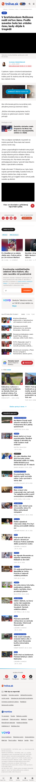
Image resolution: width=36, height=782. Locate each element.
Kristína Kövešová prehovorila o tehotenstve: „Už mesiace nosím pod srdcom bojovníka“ (23, 320)
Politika (16, 519)
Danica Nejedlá (19, 467)
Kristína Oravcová (20, 447)
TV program (5, 716)
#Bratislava (14, 235)
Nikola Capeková (19, 515)
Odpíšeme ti (6, 726)
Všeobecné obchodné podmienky (22, 698)
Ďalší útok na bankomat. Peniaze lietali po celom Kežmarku (24, 657)
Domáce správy (14, 695)
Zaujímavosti (18, 487)
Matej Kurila (18, 499)
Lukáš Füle (17, 429)
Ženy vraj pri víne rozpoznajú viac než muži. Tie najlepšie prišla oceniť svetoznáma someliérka (24, 493)
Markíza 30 (17, 453)
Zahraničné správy (26, 695)
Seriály (26, 740)
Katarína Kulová (19, 483)
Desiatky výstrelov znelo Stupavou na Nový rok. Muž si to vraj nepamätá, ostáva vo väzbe (24, 130)
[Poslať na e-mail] (11, 218)
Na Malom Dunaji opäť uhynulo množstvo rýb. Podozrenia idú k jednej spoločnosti (23, 424)
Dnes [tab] (23, 314)
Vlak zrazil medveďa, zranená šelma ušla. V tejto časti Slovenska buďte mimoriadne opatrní (22, 641)
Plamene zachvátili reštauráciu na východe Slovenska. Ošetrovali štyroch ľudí (22, 328)
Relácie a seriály (21, 716)
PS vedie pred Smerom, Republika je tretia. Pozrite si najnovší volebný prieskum (23, 572)
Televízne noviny (18, 737)
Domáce (11, 9)
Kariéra (30, 719)
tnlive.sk (5, 9)
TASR (26, 400)
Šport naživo (12, 740)
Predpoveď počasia (20, 471)
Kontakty (4, 695)
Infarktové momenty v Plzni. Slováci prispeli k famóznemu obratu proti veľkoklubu (23, 352)
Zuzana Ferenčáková (17, 62)
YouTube (23, 679)
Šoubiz (13, 716)
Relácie (20, 740)
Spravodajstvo (29, 737)
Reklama (24, 719)
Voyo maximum (7, 737)
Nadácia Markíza (22, 722)
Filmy (31, 740)
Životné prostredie (20, 418)
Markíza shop (15, 726)
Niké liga (4, 740)
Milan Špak (17, 594)
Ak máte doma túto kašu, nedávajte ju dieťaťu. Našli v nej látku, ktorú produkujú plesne (24, 588)
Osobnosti (5, 719)
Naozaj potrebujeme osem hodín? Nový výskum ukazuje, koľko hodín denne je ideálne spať (23, 336)
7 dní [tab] (32, 314)
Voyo (14, 306)
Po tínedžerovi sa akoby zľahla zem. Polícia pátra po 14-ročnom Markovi (11, 255)
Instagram (6, 679)
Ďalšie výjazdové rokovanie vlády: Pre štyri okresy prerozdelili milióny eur (24, 525)
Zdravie (16, 433)
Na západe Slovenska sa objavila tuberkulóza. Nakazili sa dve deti (23, 558)
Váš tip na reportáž (12, 691)
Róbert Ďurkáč (19, 648)
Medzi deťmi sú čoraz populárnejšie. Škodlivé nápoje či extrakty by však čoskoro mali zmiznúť (23, 440)
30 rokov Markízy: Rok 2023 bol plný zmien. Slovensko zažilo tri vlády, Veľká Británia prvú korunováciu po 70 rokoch (24, 460)
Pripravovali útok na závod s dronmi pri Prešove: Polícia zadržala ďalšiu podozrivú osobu (24, 541)
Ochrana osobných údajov (10, 702)
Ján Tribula (18, 612)
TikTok (31, 679)
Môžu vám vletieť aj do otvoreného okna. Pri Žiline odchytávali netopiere (23, 509)
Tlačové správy (14, 719)
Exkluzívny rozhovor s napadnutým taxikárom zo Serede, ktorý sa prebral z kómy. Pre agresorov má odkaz (11, 391)
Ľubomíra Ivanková (20, 546)
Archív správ (5, 698)
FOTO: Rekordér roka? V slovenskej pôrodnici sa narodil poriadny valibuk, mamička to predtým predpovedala (22, 344)
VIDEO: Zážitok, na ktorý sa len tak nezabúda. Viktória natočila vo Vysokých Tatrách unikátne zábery (23, 605)
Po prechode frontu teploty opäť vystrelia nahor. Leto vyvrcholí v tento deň (23, 477)
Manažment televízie (8, 722)
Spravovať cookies (8, 705)
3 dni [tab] (28, 314)
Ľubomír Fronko (19, 530)
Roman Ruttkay (6, 398)
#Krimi (4, 235)
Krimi (16, 9)
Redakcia (23, 702)
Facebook (15, 679)
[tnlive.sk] (10, 3)
